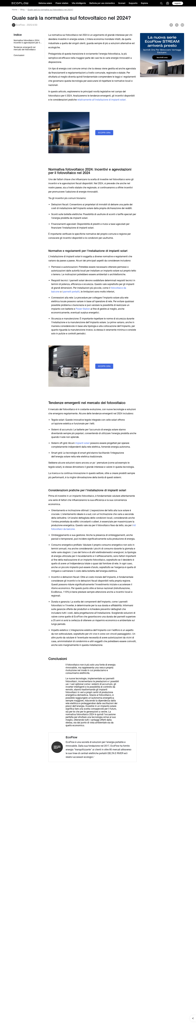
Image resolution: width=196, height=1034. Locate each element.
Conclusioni (19, 55)
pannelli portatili (71, 291)
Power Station (83, 308)
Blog (22, 9)
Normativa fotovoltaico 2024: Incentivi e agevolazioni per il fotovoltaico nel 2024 (27, 41)
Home (14, 9)
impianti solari (82, 443)
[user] (167, 3)
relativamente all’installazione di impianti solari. (101, 99)
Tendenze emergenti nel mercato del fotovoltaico (25, 48)
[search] (161, 3)
